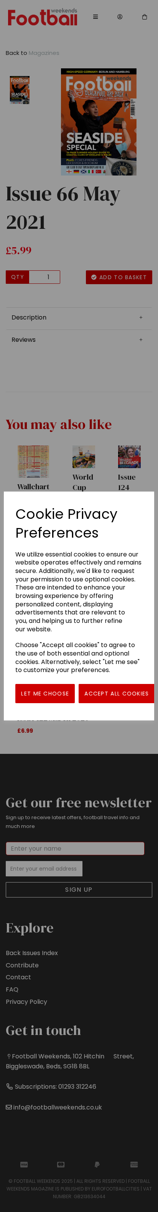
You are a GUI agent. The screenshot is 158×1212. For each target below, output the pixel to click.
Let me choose (45, 693)
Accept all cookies (116, 693)
